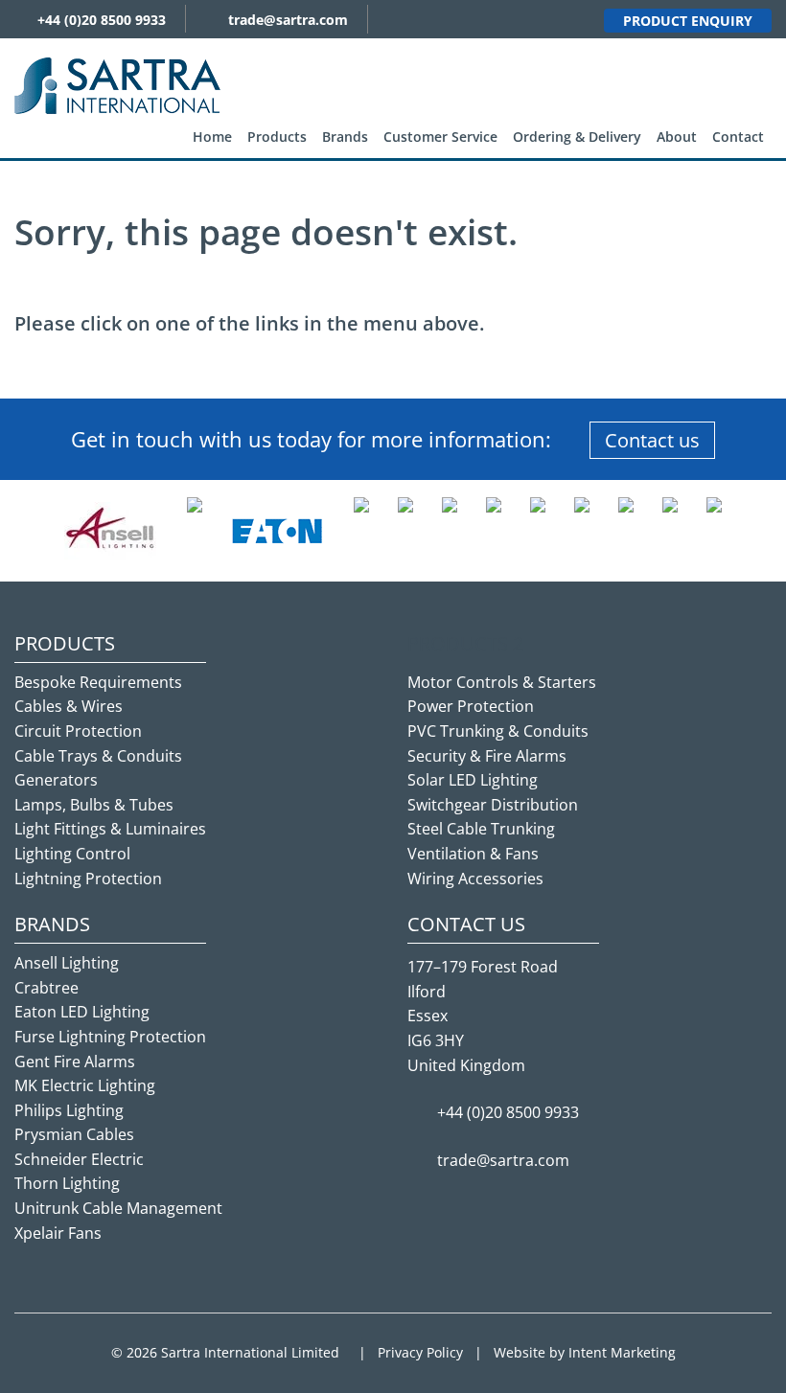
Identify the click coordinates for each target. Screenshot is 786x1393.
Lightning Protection (88, 878)
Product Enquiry (687, 20)
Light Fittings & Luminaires (110, 828)
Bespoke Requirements (98, 682)
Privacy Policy (420, 1352)
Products (277, 136)
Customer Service (440, 136)
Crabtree (46, 987)
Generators (56, 779)
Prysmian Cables (74, 1134)
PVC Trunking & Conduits (498, 731)
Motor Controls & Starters (501, 682)
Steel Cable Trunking (481, 828)
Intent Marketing (622, 1352)
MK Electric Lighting (84, 1085)
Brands (345, 136)
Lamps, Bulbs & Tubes (93, 804)
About (677, 136)
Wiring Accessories (475, 878)
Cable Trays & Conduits (98, 755)
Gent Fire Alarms (74, 1061)
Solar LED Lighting (472, 779)
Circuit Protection (78, 731)
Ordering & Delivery (577, 136)
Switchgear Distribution (492, 804)
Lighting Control (72, 853)
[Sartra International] (117, 84)
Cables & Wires (68, 706)
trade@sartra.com (288, 20)
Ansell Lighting (66, 962)
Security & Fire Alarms (486, 755)
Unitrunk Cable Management (118, 1208)
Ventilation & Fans (473, 853)
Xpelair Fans (58, 1233)
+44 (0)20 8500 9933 (101, 20)
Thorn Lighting (67, 1183)
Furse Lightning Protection (110, 1036)
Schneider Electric (79, 1159)
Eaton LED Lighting (82, 1011)
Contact (738, 136)
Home (212, 136)
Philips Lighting (69, 1110)
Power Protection (470, 706)
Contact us (652, 440)
